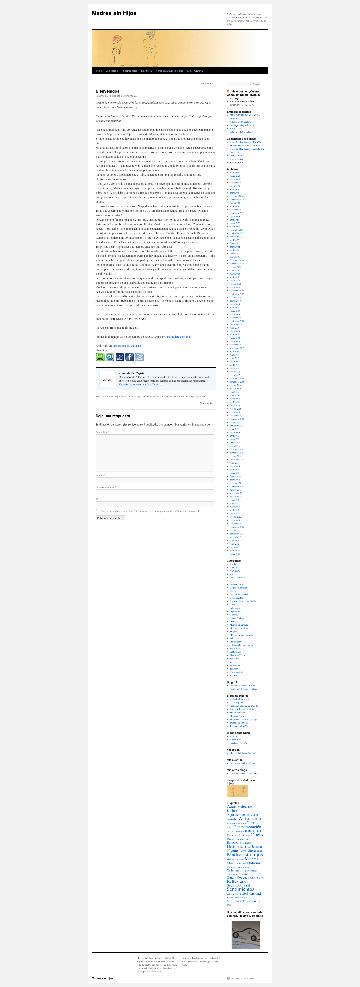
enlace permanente (195, 396)
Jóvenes (233, 850)
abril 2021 (234, 249)
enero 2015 (235, 445)
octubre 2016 (236, 385)
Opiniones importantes (242, 870)
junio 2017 (234, 358)
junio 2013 (234, 503)
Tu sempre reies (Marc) (240, 725)
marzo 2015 (235, 439)
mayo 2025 (235, 185)
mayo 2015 (235, 432)
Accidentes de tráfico (239, 808)
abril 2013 (234, 509)
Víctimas (234, 675)
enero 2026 (235, 179)
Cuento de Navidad (234, 831)
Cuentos (233, 590)
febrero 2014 (235, 476)
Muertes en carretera (239, 624)
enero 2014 (235, 479)
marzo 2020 (235, 280)
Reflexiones (235, 648)
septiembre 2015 (237, 425)
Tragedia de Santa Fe (239, 722)
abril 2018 (234, 334)
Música (232, 862)
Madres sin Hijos (114, 13)
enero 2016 (235, 412)
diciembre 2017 (237, 344)
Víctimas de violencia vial (243, 902)
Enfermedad (235, 607)
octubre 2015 (236, 422)
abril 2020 (234, 276)
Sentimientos (235, 651)
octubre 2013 (236, 489)
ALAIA (233, 736)
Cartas (252, 822)
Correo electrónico (106, 487)
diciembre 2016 (237, 378)
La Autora (146, 70)
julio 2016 (234, 391)
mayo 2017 (235, 361)
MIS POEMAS (195, 70)
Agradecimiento (238, 814)
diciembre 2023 (237, 209)
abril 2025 (234, 189)
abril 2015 (234, 435)
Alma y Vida (235, 739)
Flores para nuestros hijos (169, 70)
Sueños (230, 897)
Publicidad (234, 638)
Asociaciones (239, 823)
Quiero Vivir (257, 877)
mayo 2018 (235, 331)
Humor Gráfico (237, 617)
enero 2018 (235, 341)
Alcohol (233, 563)
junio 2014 (234, 462)
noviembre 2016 (237, 381)
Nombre (100, 475)
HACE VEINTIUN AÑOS (242, 101)
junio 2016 (234, 395)
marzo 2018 (235, 337)
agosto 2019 (235, 300)
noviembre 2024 (237, 199)
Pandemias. (243, 874)
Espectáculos (235, 611)
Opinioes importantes (238, 866)
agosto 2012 (235, 536)
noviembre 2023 (237, 212)
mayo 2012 (235, 547)
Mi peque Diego (237, 715)
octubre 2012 (236, 530)
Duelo (232, 604)
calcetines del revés (238, 742)
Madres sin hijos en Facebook (243, 752)
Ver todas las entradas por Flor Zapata (141, 384)
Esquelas (246, 842)
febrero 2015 (235, 442)
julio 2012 (234, 540)
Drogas (247, 835)
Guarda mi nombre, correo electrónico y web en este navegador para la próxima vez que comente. (151, 511)
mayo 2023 (235, 216)
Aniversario (235, 570)
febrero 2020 (235, 283)
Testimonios (235, 668)
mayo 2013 (235, 506)
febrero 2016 (235, 408)
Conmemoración (237, 584)
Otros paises (232, 873)
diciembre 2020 (237, 260)
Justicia (257, 846)
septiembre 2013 (237, 493)
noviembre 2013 (237, 486)
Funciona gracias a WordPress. (245, 978)
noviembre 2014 (237, 452)
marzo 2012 (235, 553)
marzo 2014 (235, 472)
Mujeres (233, 631)
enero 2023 (235, 226)
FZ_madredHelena (173, 337)
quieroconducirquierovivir (241, 644)
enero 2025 (235, 192)
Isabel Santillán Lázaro (240, 141)
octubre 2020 (236, 266)
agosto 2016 (235, 388)
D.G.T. (258, 831)
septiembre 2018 (237, 324)
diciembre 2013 (237, 482)
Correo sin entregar (238, 587)
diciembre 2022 (237, 229)
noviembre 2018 (237, 320)
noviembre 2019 (237, 293)
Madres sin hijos (245, 854)
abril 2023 (234, 219)
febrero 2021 (235, 253)
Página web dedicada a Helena (243, 688)
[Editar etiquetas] (132, 346)
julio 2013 (234, 499)
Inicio (99, 70)
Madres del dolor (237, 712)
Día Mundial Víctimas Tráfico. (243, 601)
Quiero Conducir (238, 877)
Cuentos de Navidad (239, 594)
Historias (234, 614)
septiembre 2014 (237, 459)
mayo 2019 (235, 303)
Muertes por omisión (239, 628)
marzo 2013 (235, 513)
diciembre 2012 (237, 523)
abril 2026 (234, 172)
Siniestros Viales (237, 655)
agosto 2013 (235, 496)
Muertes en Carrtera (235, 859)
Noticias (253, 862)
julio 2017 (234, 354)
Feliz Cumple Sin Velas (240, 131)
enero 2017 (235, 374)
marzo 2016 (235, 405)
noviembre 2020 (237, 263)
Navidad (243, 863)
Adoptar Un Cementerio (240, 121)
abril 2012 (234, 550)
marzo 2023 (235, 222)
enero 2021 (235, 256)
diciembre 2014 (237, 449)
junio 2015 (234, 428)
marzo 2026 (235, 175)
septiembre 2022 (237, 236)
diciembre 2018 (237, 317)
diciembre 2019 (237, 290)
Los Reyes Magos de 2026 (242, 125)
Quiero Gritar (208, 83)
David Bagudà (236, 702)
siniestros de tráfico (235, 894)
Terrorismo (235, 665)
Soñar (240, 155)
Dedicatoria (112, 70)
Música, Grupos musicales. (242, 634)
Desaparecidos (236, 597)
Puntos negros (236, 641)
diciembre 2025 (237, 182)
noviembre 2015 (237, 418)
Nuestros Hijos (129, 70)
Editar (187, 337)
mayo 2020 (235, 273)
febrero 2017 (235, 371)
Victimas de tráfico (241, 897)
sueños (233, 661)
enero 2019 (235, 314)
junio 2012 (234, 543)
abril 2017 (234, 364)
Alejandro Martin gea (239, 698)
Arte (232, 574)
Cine (232, 580)
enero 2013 (235, 520)
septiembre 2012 (237, 533)
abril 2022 (234, 239)
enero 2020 (235, 287)
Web (98, 499)
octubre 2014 (236, 455)
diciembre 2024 (237, 195)
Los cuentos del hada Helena (242, 685)
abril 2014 (234, 469)
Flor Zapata (131, 95)
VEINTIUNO (236, 128)
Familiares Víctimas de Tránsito (244, 705)
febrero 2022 (235, 243)
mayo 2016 (235, 398)
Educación (234, 842)
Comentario (102, 432)
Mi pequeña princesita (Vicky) (243, 719)
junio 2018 (234, 327)
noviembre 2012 (237, 526)
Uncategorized (138, 396)
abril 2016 (234, 401)
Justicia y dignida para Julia (242, 709)
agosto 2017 (235, 351)
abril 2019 (234, 307)
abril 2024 (234, 206)
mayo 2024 (235, 202)
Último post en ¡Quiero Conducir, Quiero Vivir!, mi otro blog (243, 94)
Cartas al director (237, 577)
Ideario (117, 346)
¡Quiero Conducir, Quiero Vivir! (244, 773)
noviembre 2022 (237, 233)
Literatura (234, 621)
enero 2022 (235, 246)
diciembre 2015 (237, 415)
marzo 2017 (235, 368)
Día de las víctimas (238, 839)
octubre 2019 (236, 297)
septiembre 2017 (237, 347)
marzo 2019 (235, 310)
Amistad (233, 567)
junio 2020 (234, 270)
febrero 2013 (235, 516)
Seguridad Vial (238, 885)
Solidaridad (235, 658)
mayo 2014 (235, 466)
